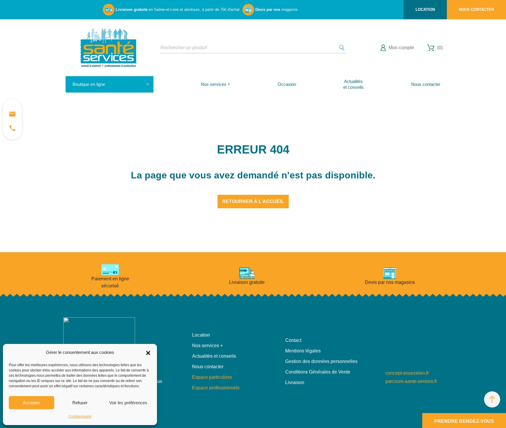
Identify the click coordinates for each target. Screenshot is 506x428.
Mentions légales (303, 350)
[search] (341, 47)
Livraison (294, 382)
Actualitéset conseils (353, 84)
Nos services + (215, 84)
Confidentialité (80, 417)
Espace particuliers (212, 377)
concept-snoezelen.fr (407, 373)
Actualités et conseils (214, 356)
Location (425, 9)
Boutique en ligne (89, 84)
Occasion (287, 84)
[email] (12, 114)
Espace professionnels (216, 387)
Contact (293, 340)
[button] (148, 352)
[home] (108, 47)
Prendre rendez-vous (464, 421)
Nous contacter (476, 9)
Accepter (31, 402)
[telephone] (12, 128)
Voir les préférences (128, 402)
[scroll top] (492, 399)
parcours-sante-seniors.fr (411, 381)
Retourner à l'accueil (253, 201)
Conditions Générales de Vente (317, 371)
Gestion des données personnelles (321, 361)
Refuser (80, 402)
